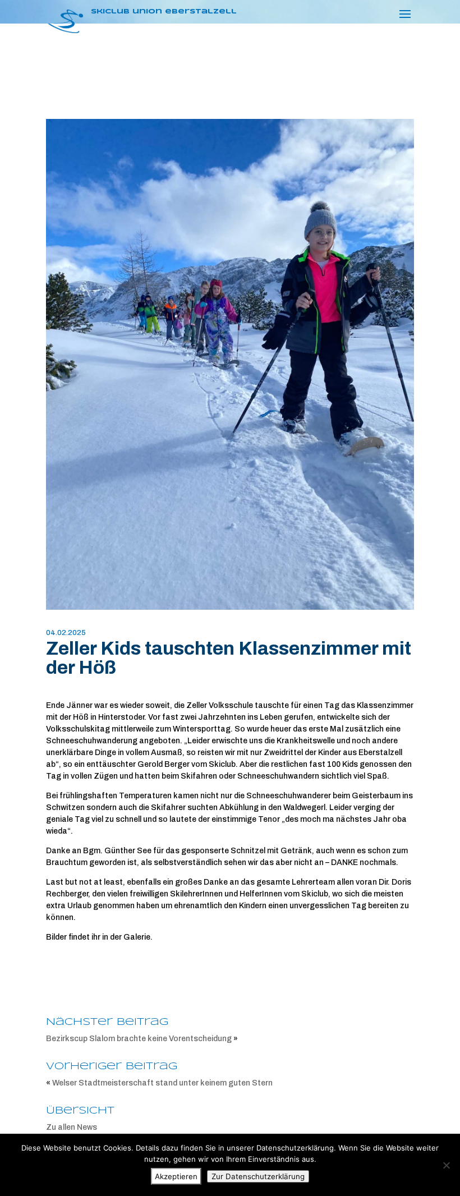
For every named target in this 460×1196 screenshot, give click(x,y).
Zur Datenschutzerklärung (258, 1176)
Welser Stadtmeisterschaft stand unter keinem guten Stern (162, 1083)
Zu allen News (71, 1127)
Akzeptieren (176, 1176)
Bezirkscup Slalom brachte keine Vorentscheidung (139, 1038)
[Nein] (446, 1165)
